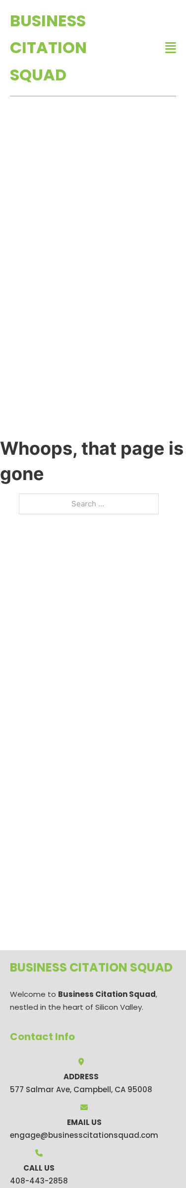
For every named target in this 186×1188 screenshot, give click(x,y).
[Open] (170, 48)
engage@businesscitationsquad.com (84, 1135)
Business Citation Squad (48, 47)
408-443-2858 (39, 1181)
